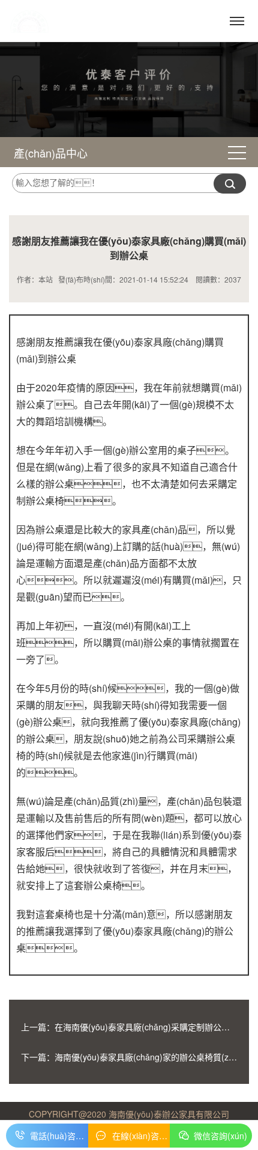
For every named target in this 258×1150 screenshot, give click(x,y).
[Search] (229, 184)
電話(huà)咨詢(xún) (59, 1136)
